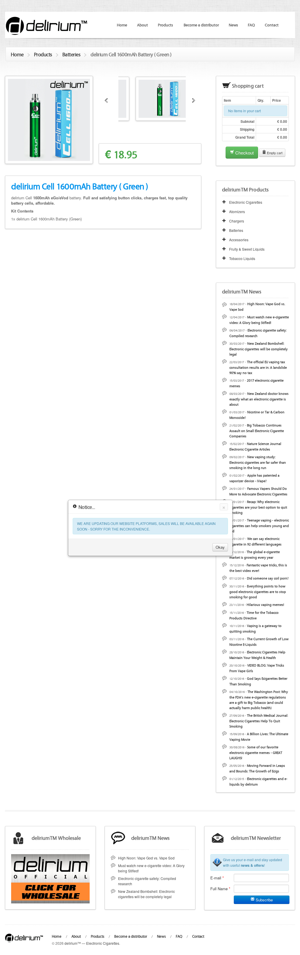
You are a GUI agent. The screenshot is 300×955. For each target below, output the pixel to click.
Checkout (244, 152)
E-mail (217, 878)
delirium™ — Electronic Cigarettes (91, 943)
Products (43, 54)
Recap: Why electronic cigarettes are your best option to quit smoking (258, 507)
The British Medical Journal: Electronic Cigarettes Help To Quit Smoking (258, 720)
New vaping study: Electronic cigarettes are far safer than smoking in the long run (257, 462)
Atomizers (237, 211)
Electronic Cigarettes (245, 202)
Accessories (238, 239)
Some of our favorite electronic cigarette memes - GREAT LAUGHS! (255, 752)
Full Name (220, 888)
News (233, 25)
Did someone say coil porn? (268, 578)
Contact (272, 25)
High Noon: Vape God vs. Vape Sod (146, 857)
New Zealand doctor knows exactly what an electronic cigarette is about (259, 399)
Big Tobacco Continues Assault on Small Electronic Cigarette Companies (256, 430)
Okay (220, 547)
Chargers (236, 220)
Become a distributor (201, 25)
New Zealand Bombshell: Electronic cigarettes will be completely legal (258, 348)
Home (122, 25)
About (142, 25)
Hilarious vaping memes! (265, 604)
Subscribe (264, 900)
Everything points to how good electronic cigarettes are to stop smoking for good (257, 591)
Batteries (71, 54)
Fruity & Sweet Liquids (247, 249)
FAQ (251, 25)
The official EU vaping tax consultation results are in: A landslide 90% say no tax (258, 367)
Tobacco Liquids (242, 258)
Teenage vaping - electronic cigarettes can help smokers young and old (259, 525)
